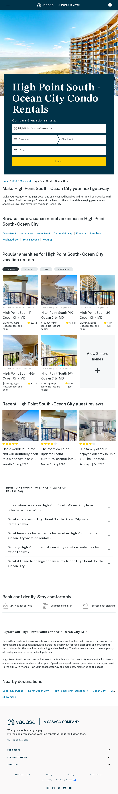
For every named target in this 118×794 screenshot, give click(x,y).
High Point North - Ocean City (71, 690)
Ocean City (99, 690)
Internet (29, 269)
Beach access (31, 239)
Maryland (25, 181)
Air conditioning (63, 233)
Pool (46, 269)
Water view (26, 233)
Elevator (81, 233)
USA (14, 181)
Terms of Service (96, 775)
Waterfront (43, 233)
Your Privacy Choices (64, 780)
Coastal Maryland (12, 690)
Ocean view (63, 269)
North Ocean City (38, 690)
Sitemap (49, 775)
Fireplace (95, 233)
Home (5, 181)
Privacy (71, 775)
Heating (47, 239)
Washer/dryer (10, 239)
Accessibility (47, 780)
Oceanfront (9, 233)
